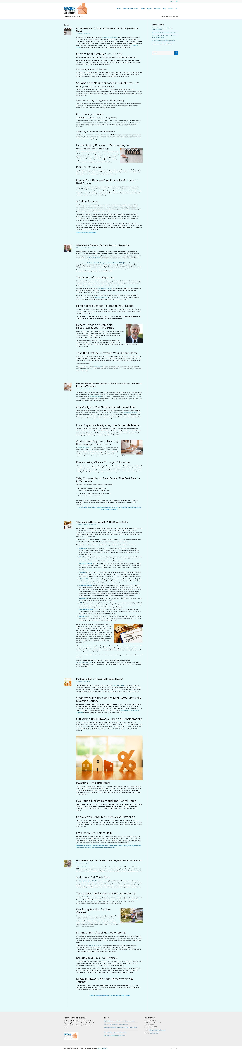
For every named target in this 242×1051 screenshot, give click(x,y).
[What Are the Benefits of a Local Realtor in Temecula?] (67, 248)
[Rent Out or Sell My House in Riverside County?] (67, 682)
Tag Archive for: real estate (74, 17)
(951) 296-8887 (154, 1033)
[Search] (176, 8)
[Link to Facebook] (174, 1)
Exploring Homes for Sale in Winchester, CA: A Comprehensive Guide (119, 1021)
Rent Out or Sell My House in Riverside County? (99, 679)
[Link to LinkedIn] (176, 1)
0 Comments (79, 33)
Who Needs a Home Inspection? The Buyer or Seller (102, 522)
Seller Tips (93, 247)
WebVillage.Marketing (102, 1048)
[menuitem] (119, 8)
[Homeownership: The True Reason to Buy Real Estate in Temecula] (67, 863)
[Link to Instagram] (171, 1)
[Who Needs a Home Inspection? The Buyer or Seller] (67, 525)
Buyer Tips (87, 33)
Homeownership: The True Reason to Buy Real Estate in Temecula (109, 860)
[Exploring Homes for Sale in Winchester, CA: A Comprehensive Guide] (67, 31)
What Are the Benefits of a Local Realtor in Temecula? (103, 245)
